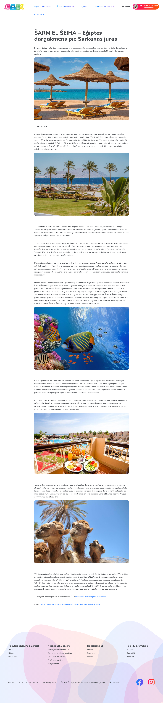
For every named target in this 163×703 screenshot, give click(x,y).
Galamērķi (130, 653)
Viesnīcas (130, 656)
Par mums (91, 653)
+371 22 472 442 (30, 682)
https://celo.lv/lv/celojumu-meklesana (90, 596)
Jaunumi (129, 649)
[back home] (14, 6)
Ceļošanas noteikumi (56, 656)
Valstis (90, 656)
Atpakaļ (40, 14)
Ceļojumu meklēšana (42, 6)
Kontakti (90, 649)
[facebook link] (139, 682)
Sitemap (116, 682)
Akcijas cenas (53, 664)
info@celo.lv (51, 682)
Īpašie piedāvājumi (65, 6)
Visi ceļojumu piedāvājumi (58, 649)
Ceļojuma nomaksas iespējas (60, 653)
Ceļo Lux (84, 6)
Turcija (10, 649)
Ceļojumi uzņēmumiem (104, 6)
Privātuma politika (55, 660)
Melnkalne (12, 656)
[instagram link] (151, 682)
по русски (126, 7)
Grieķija (11, 653)
